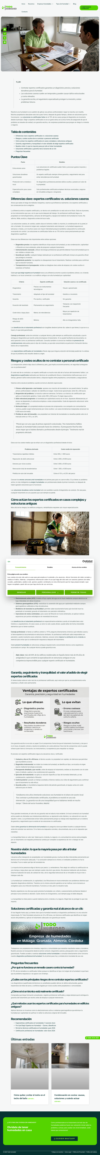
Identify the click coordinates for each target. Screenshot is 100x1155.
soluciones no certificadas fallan (34, 117)
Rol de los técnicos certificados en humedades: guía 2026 (35, 1028)
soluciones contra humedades (49, 954)
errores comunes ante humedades (31, 480)
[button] (52, 4)
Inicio (23, 4)
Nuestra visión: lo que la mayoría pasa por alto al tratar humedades (39, 146)
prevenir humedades (22, 645)
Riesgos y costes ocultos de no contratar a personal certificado (37, 138)
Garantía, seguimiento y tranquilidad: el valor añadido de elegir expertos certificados (44, 144)
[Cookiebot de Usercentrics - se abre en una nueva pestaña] (83, 561)
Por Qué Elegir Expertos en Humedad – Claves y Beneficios (36, 1025)
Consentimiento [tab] (20, 567)
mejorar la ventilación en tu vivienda (71, 637)
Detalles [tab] (50, 567)
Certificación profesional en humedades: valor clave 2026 (35, 1031)
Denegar (21, 592)
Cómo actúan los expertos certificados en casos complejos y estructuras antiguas (44, 141)
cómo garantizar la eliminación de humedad (30, 827)
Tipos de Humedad (62, 4)
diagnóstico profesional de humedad (29, 956)
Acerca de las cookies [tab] (79, 567)
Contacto (25, 12)
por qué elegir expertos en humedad (27, 273)
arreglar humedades (37, 482)
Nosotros (31, 4)
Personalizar (49, 592)
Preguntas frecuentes (23, 151)
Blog (74, 4)
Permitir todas (78, 592)
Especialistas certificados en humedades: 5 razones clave (35, 1023)
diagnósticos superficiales (20, 375)
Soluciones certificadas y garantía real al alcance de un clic (36, 149)
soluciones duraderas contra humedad (27, 490)
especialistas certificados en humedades (28, 351)
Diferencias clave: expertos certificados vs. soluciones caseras (37, 136)
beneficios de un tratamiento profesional (28, 327)
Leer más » (31, 1098)
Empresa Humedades (44, 4)
